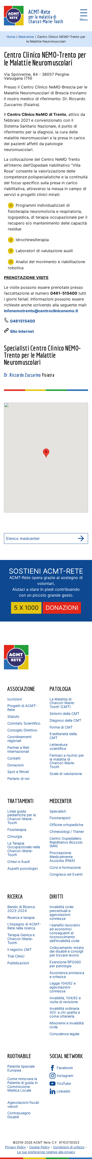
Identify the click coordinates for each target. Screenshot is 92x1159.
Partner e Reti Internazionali (18, 749)
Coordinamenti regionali (19, 739)
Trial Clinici (15, 956)
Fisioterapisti (60, 818)
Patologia (60, 688)
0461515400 (22, 321)
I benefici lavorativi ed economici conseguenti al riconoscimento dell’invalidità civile (65, 933)
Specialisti (58, 811)
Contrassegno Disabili (19, 1115)
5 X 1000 (26, 607)
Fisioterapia (16, 829)
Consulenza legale (64, 1034)
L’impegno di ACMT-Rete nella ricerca (24, 926)
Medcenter (26, 37)
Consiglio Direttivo (22, 730)
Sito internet (22, 331)
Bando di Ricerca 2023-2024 (21, 909)
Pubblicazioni (18, 963)
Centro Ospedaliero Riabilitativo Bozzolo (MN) (66, 842)
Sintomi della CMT (64, 713)
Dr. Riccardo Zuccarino (22, 375)
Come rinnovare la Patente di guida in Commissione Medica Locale (22, 1085)
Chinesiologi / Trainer (67, 831)
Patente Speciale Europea (21, 1068)
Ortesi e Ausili (18, 861)
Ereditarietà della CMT (63, 736)
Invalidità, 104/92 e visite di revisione (65, 1000)
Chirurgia (14, 836)
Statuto (13, 716)
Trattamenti (20, 800)
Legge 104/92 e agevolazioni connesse (63, 987)
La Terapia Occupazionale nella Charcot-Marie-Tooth (23, 849)
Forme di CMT (61, 727)
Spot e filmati (18, 772)
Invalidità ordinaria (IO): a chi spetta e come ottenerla (65, 1012)
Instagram (65, 1075)
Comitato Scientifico (23, 723)
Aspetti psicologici (22, 868)
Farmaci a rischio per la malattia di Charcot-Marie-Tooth (67, 761)
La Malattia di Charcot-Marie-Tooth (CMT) (62, 703)
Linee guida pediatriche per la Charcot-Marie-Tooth (21, 817)
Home (11, 37)
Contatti (13, 758)
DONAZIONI (62, 607)
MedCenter (61, 800)
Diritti (56, 896)
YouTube (64, 1083)
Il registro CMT (19, 949)
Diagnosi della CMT (65, 720)
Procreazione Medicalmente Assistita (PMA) (62, 857)
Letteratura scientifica (58, 746)
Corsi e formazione (65, 867)
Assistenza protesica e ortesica (67, 975)
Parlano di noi (18, 778)
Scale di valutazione (66, 774)
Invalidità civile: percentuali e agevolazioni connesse (62, 913)
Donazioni (15, 765)
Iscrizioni (14, 699)
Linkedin (63, 1091)
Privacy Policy (15, 1147)
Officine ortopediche (66, 825)
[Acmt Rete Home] (16, 667)
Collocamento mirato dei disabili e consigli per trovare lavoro (67, 951)
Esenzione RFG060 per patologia (65, 964)
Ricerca (15, 896)
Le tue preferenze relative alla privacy (46, 1152)
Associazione (21, 688)
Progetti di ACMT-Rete (22, 708)
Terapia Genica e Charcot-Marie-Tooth (21, 939)
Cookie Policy (39, 1147)
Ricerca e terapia (21, 917)
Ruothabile (19, 1055)
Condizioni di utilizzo (68, 1147)
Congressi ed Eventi (66, 874)
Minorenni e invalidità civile (67, 1025)
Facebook (65, 1068)
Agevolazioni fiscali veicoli (23, 1104)
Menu (83, 12)
